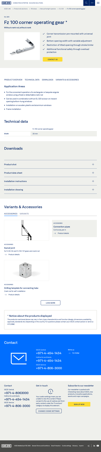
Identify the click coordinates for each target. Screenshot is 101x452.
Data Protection (56, 445)
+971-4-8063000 (16, 393)
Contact (8, 385)
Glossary (75, 445)
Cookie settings (66, 445)
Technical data (32, 80)
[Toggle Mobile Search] (86, 3)
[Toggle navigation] (98, 3)
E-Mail (12, 324)
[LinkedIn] (94, 446)
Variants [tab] (24, 214)
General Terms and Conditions (41, 445)
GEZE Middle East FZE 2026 (22, 445)
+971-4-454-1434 (48, 353)
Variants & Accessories (67, 80)
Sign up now (79, 404)
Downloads (47, 80)
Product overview (13, 80)
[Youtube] (98, 446)
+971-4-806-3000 (49, 368)
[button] (88, 446)
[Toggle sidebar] (92, 3)
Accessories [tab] (10, 214)
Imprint (81, 445)
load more (50, 303)
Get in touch (42, 385)
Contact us (53, 59)
